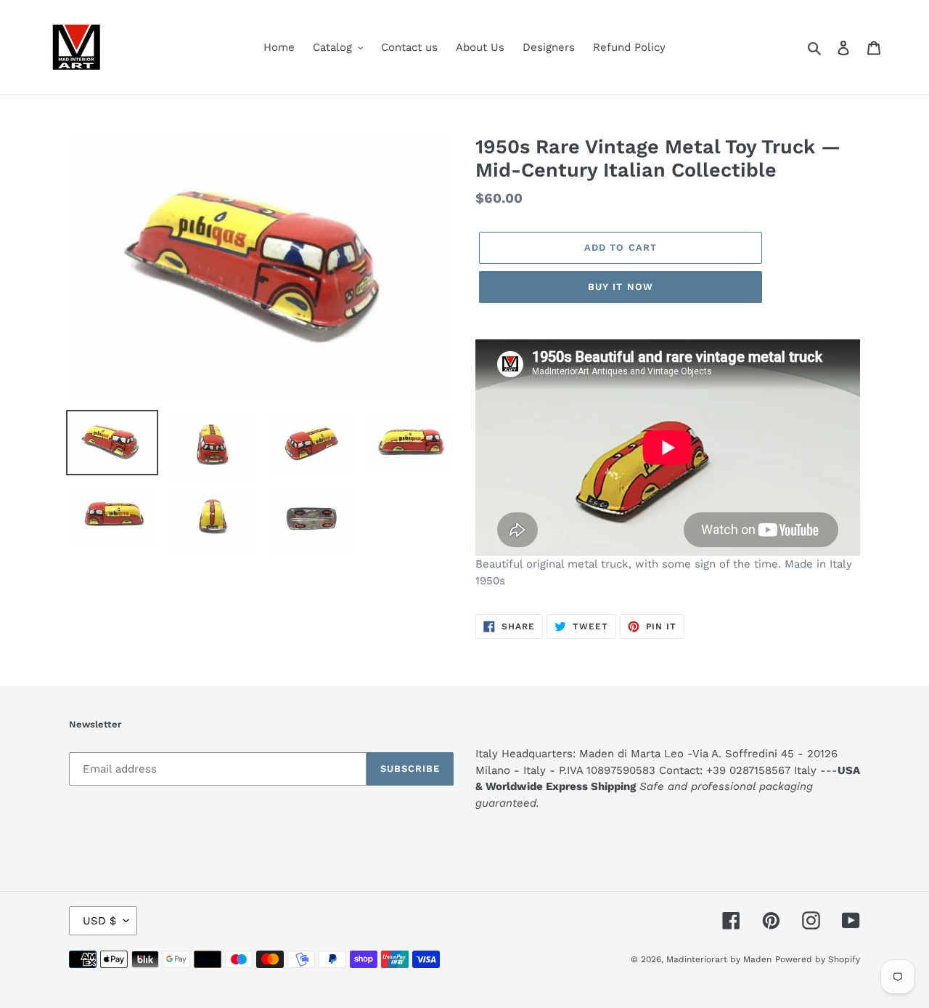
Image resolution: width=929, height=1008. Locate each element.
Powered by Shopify (817, 959)
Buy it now (620, 286)
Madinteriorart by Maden (719, 959)
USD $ (99, 920)
